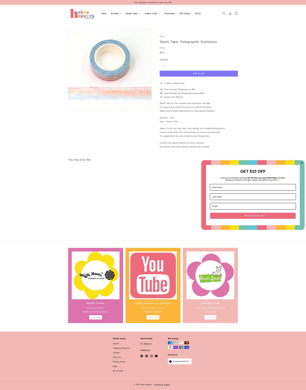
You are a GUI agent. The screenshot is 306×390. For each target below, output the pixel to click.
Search (116, 344)
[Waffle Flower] (96, 275)
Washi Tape (132, 13)
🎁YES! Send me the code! (253, 216)
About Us (117, 357)
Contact (116, 353)
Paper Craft (151, 13)
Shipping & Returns (121, 348)
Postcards (169, 13)
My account (118, 371)
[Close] (302, 163)
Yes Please (95, 317)
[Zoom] (110, 70)
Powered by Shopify (162, 384)
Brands (115, 13)
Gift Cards (185, 13)
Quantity (164, 60)
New (104, 13)
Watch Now (153, 317)
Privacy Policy (119, 362)
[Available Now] (210, 275)
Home (162, 36)
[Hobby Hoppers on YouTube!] (153, 275)
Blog (115, 366)
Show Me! (210, 317)
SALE (198, 13)
